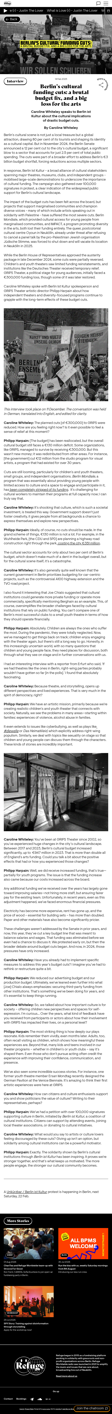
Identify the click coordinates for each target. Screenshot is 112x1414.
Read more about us (66, 1376)
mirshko (58, 1409)
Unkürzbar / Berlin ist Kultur (27, 1192)
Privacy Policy (29, 1409)
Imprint (22, 1409)
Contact (8, 1399)
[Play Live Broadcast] (5, 10)
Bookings (21, 1399)
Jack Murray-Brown (69, 1409)
